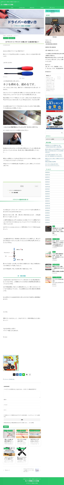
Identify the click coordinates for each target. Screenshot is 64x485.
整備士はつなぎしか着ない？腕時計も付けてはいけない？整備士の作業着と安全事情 (54, 160)
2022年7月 (47, 177)
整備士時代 (32, 7)
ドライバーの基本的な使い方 (15, 190)
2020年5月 (47, 193)
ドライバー (6, 379)
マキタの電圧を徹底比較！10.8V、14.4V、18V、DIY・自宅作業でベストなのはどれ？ (53, 155)
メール (5, 404)
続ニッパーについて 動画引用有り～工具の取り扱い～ (22, 459)
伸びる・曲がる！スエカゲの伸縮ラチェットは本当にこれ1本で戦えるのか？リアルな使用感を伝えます (54, 151)
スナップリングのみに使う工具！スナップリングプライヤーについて (52, 164)
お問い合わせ (52, 7)
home (12, 7)
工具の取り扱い (22, 7)
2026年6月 (47, 172)
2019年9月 (47, 210)
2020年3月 (47, 198)
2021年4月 (47, 188)
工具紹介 (42, 7)
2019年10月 (47, 208)
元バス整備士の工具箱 (7, 4)
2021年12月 (47, 186)
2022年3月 (47, 181)
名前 (5, 399)
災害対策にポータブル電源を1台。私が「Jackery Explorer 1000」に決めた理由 (53, 146)
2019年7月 (47, 215)
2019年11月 (47, 205)
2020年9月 (47, 191)
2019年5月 (47, 219)
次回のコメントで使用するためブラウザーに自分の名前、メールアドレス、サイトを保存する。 (22, 416)
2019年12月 (47, 203)
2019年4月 (47, 222)
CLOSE (36, 186)
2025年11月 (47, 174)
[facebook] (17, 374)
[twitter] (14, 374)
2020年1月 (47, 200)
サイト (5, 409)
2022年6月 (47, 179)
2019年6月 (47, 217)
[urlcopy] (30, 374)
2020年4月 (47, 196)
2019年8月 (47, 212)
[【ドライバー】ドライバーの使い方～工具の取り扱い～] (20, 374)
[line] (23, 374)
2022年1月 (47, 184)
